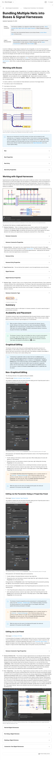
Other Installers (30, 43)
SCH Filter (19, 636)
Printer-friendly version (45, 753)
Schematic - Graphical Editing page (20, 475)
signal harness (6, 61)
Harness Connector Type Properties (22, 378)
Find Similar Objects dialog (41, 641)
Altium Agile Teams (20, 28)
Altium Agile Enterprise (30, 28)
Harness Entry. (30, 248)
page (28, 602)
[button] (27, 151)
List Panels (14, 636)
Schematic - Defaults (22, 602)
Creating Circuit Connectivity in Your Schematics (33, 8)
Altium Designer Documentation (12, 8)
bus (27, 58)
